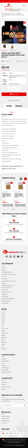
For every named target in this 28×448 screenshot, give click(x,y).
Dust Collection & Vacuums (9, 274)
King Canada (5, 328)
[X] (14, 256)
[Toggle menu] (2, 5)
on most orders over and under (14, 10)
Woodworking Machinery (8, 298)
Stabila (3, 344)
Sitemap (4, 389)
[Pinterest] (21, 256)
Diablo (3, 320)
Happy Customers (6, 372)
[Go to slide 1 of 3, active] (12, 209)
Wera (3, 346)
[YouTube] (18, 256)
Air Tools (4, 267)
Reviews (19, 106)
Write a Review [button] (14, 50)
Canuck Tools (7, 439)
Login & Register (6, 416)
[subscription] (24, 405)
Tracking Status (6, 420)
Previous (21, 179)
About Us (4, 384)
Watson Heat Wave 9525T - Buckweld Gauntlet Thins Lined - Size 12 (19, 195)
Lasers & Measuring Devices (9, 281)
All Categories (5, 303)
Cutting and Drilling (6, 272)
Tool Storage (5, 296)
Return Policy (5, 361)
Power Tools (5, 289)
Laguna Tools (5, 333)
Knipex (3, 331)
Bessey (3, 313)
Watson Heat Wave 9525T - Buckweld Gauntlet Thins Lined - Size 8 (7, 195)
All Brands (4, 348)
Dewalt (3, 317)
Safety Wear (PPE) (6, 292)
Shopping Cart (5, 418)
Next (25, 179)
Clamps (4, 270)
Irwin (3, 324)
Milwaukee (4, 337)
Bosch (3, 315)
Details (9, 106)
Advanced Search (6, 387)
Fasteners (4, 276)
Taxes (3, 363)
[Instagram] (10, 256)
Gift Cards (4, 423)
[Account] (25, 6)
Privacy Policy (5, 370)
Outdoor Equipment (7, 287)
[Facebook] (6, 256)
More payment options (14, 100)
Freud (3, 322)
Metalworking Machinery (8, 285)
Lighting (4, 283)
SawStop (4, 342)
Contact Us (4, 382)
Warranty (4, 365)
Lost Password (5, 367)
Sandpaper (4, 294)
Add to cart (14, 94)
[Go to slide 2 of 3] (14, 209)
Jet (2, 326)
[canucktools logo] (14, 251)
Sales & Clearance (6, 301)
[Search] (23, 6)
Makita (3, 335)
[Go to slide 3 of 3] (15, 209)
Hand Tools (4, 278)
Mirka (3, 339)
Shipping (4, 359)
